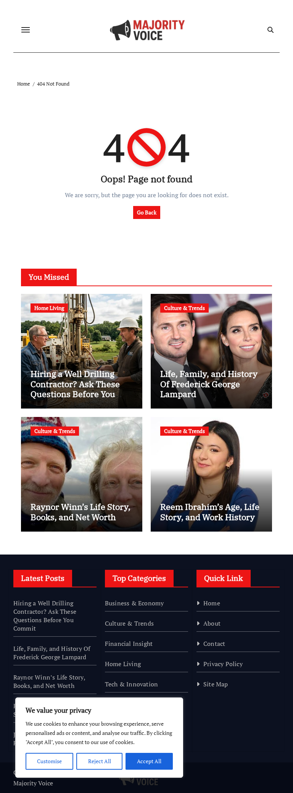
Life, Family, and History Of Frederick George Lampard (209, 383)
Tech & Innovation (131, 684)
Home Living (49, 307)
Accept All (149, 761)
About (212, 623)
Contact (214, 643)
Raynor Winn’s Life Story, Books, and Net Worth (80, 511)
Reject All (99, 761)
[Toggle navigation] (25, 30)
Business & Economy (134, 603)
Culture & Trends (184, 307)
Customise (49, 761)
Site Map (215, 684)
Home (211, 603)
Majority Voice (33, 783)
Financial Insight (129, 643)
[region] (99, 737)
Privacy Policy (223, 664)
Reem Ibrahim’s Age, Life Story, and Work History (209, 511)
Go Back (146, 212)
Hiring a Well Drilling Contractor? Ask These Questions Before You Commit (75, 388)
